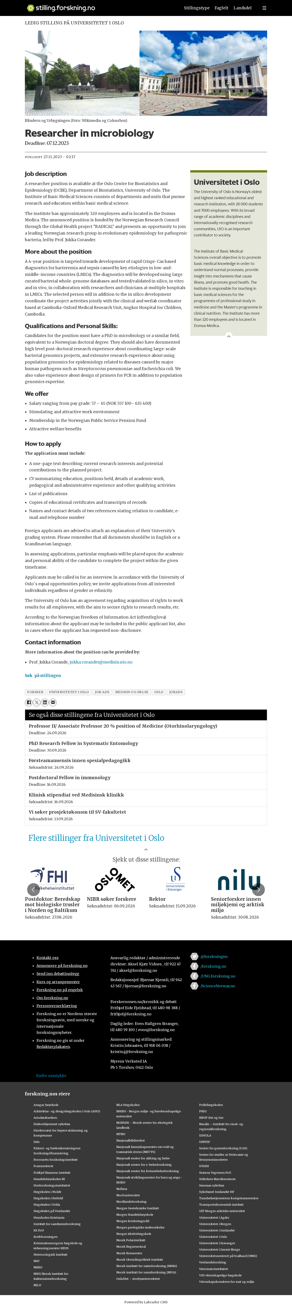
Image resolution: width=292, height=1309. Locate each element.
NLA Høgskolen (128, 1105)
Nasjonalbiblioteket (130, 1140)
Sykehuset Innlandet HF (216, 1192)
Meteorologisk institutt (51, 1254)
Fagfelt (221, 7)
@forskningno (214, 956)
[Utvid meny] (264, 8)
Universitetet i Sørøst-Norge (219, 1249)
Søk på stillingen (43, 675)
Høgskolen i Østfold (48, 1198)
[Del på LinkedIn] (44, 702)
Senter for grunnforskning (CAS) (223, 1148)
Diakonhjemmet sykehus (52, 1124)
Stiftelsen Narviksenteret (217, 1179)
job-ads (102, 692)
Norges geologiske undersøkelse (140, 1227)
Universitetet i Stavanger (217, 1243)
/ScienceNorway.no (218, 986)
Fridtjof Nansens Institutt (52, 1172)
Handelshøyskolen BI (49, 1179)
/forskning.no (213, 966)
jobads (175, 692)
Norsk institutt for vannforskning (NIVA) (146, 1272)
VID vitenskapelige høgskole (220, 1275)
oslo (159, 692)
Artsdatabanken (45, 1117)
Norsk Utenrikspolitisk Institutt (139, 1259)
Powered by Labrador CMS (146, 1302)
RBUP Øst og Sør (211, 1117)
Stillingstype (197, 7)
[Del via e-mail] (53, 702)
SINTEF (204, 1142)
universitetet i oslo (69, 692)
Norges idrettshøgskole (133, 1234)
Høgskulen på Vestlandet (52, 1211)
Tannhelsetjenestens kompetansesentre (228, 1198)
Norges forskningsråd (132, 1221)
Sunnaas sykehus (211, 1185)
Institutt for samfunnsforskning (57, 1224)
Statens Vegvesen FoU (215, 1172)
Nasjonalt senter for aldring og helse (143, 1158)
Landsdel (243, 7)
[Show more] (228, 336)
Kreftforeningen (45, 1236)
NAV (37, 1261)
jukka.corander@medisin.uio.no (101, 662)
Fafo (37, 1142)
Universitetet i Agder (214, 1217)
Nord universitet (128, 1195)
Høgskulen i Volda (47, 1204)
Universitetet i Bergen (215, 1224)
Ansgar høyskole (46, 1105)
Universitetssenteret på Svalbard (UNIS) (228, 1256)
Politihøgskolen (211, 1105)
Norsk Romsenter (129, 1253)
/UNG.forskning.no (218, 976)
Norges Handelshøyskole (134, 1214)
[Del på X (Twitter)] (36, 702)
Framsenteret (43, 1166)
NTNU (120, 1134)
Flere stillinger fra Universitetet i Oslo (96, 838)
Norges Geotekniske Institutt (137, 1208)
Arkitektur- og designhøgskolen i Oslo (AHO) (67, 1111)
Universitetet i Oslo (213, 1236)
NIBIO (38, 1267)
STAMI (204, 1166)
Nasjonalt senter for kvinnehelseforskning (147, 1171)
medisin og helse (132, 692)
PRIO (203, 1111)
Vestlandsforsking (212, 1262)
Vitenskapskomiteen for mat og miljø (226, 1281)
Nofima (121, 1189)
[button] (33, 889)
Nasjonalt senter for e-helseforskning (144, 1164)
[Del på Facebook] (28, 702)
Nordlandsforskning (131, 1201)
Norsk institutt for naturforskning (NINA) (146, 1266)
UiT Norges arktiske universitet (222, 1211)
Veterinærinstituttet (213, 1269)
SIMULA (205, 1135)
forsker (35, 692)
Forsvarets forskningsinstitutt (56, 1159)
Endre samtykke (51, 1075)
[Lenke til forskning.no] (99, 6)
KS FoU (39, 1230)
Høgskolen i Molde (47, 1192)
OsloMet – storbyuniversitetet (138, 1278)
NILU (37, 1285)
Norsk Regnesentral (131, 1246)
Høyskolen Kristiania (49, 1217)
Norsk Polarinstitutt (131, 1240)
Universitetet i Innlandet (217, 1230)
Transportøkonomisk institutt (221, 1204)
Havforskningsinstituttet (52, 1185)
